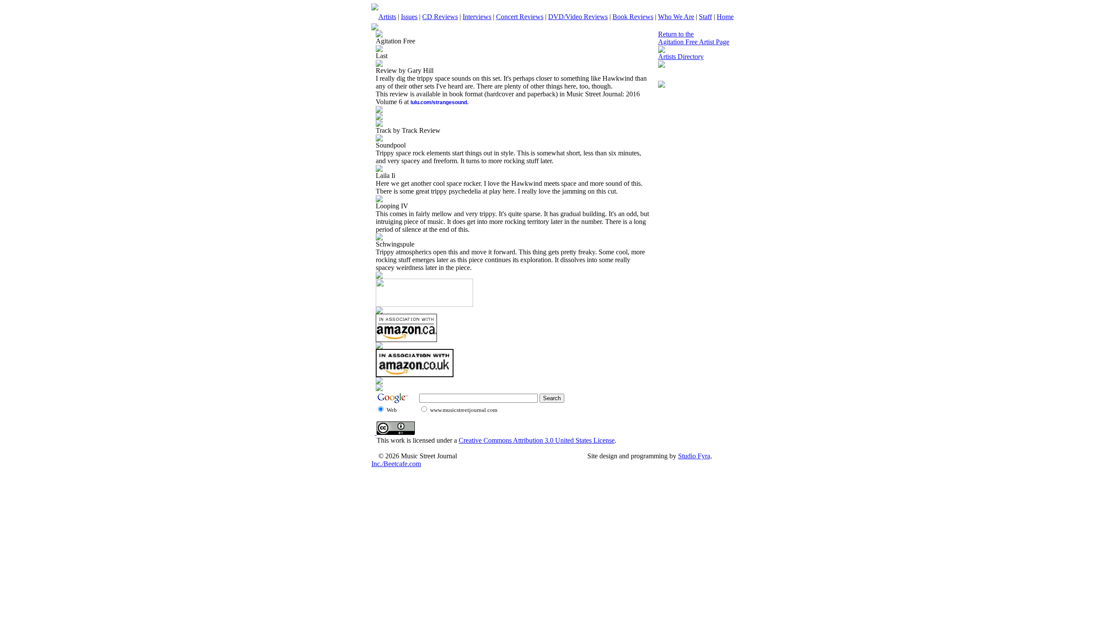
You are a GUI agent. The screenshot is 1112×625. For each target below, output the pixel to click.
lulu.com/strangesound (438, 102)
